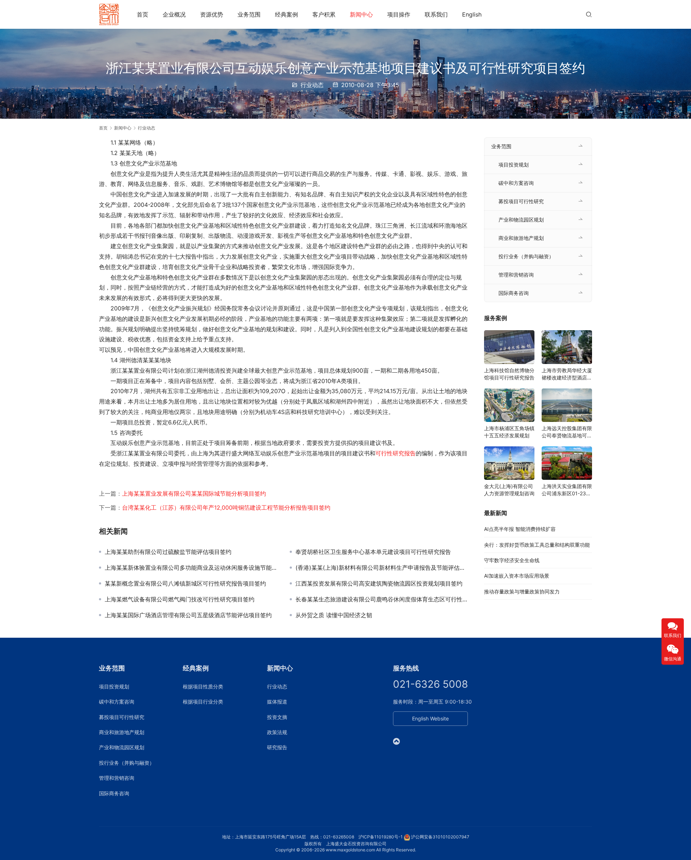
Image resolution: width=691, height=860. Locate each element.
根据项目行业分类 (203, 702)
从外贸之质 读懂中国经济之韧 (333, 615)
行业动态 (312, 84)
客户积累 (323, 14)
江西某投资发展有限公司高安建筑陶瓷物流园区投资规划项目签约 (378, 583)
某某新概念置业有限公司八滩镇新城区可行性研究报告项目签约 (185, 583)
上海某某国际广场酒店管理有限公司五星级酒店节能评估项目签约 (188, 615)
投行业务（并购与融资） (526, 256)
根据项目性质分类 (203, 686)
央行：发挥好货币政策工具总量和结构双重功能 (537, 545)
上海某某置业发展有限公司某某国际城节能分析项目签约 (194, 493)
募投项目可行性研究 (521, 201)
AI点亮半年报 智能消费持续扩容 (520, 529)
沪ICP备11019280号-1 (380, 836)
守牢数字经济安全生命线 (511, 560)
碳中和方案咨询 (516, 183)
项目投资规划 (513, 164)
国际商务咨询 (513, 293)
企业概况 (174, 14)
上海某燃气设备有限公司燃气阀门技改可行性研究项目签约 (179, 599)
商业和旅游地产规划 (521, 238)
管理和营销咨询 (516, 275)
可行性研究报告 (395, 453)
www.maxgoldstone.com (350, 849)
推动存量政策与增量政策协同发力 (522, 591)
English (472, 14)
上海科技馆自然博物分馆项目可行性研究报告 (509, 374)
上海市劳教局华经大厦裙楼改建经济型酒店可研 (567, 374)
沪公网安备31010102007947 (440, 836)
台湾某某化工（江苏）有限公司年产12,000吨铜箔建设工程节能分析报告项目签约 (226, 507)
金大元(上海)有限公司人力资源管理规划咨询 (509, 489)
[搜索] (589, 14)
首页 (142, 14)
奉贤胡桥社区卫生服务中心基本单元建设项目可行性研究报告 (373, 552)
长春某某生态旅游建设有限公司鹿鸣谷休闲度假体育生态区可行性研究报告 (382, 599)
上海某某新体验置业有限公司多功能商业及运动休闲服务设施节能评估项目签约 (192, 567)
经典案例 (286, 14)
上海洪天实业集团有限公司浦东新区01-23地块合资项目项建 (567, 490)
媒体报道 (277, 702)
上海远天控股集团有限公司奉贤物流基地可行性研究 (567, 432)
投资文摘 (277, 717)
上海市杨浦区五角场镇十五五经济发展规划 (509, 431)
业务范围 (249, 14)
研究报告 (277, 747)
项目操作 (398, 14)
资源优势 (211, 14)
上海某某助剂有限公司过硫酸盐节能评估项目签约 (168, 552)
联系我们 (436, 14)
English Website (430, 718)
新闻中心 (361, 14)
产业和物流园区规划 (521, 220)
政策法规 (277, 732)
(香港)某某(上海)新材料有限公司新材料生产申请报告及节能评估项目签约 (382, 567)
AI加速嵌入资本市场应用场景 (516, 576)
